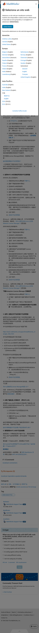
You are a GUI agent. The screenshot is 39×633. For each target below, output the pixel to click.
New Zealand (6, 90)
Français (25, 74)
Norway (23, 55)
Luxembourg (6, 74)
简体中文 (7, 96)
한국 (3, 104)
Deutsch (24, 69)
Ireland (4, 69)
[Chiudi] (36, 4)
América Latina (7, 39)
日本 (3, 101)
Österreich (24, 57)
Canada (4, 41)
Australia (5, 84)
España (4, 60)
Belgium (4, 52)
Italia (3, 71)
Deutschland (6, 57)
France (4, 66)
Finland (4, 63)
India (3, 87)
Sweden (23, 63)
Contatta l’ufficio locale (19, 111)
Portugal (23, 60)
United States (6, 44)
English (24, 71)
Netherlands (24, 52)
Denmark (5, 55)
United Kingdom (25, 77)
